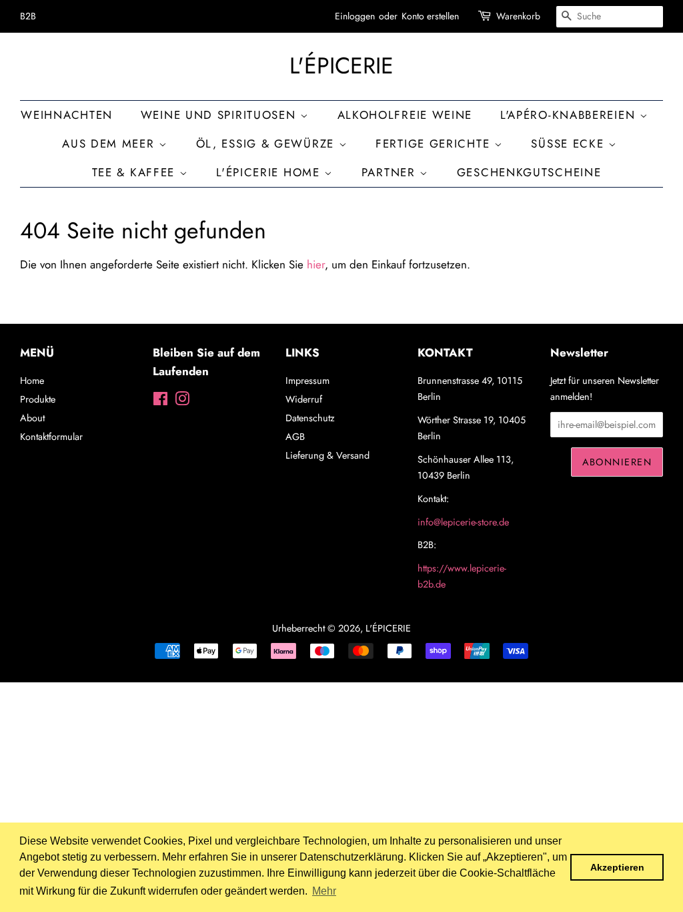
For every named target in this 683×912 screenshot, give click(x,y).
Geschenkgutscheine (529, 172)
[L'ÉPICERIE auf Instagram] (182, 401)
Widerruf (303, 399)
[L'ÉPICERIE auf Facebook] (160, 401)
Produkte (37, 399)
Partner (391, 172)
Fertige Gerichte (435, 144)
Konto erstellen (430, 16)
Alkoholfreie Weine (405, 115)
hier (316, 264)
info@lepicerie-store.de (463, 522)
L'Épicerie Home (270, 172)
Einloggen (355, 16)
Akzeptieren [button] (617, 867)
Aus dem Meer (110, 144)
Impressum (307, 380)
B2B (28, 16)
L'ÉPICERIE (341, 66)
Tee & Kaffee (135, 172)
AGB (295, 436)
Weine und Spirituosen (220, 115)
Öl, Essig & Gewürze (267, 144)
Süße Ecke (569, 144)
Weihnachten (67, 115)
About (32, 418)
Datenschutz (310, 418)
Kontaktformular (51, 436)
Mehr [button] (324, 891)
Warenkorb (518, 16)
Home (32, 380)
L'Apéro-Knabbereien (570, 115)
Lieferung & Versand (327, 455)
